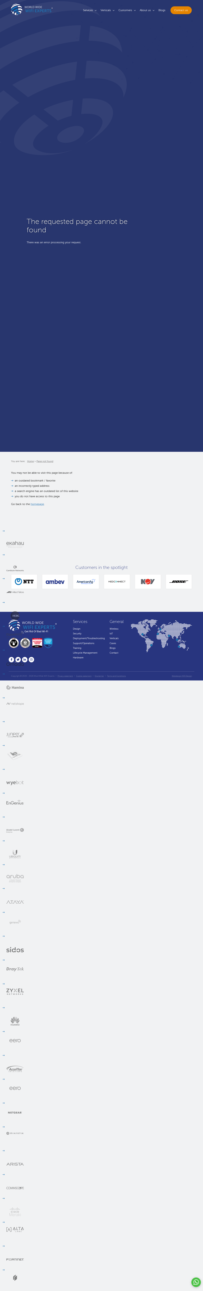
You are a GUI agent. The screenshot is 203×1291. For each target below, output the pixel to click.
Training (77, 648)
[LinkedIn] (25, 660)
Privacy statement (65, 676)
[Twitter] (18, 660)
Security (77, 633)
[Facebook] (12, 660)
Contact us (181, 10)
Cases (113, 643)
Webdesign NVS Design (182, 676)
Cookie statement (84, 676)
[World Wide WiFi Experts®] (32, 9)
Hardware (78, 657)
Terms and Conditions (116, 676)
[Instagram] (32, 660)
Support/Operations (83, 643)
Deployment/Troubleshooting (89, 638)
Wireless (114, 629)
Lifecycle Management (85, 653)
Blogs (161, 10)
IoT (111, 633)
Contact (114, 653)
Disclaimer (99, 676)
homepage (37, 504)
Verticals (106, 10)
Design (76, 629)
